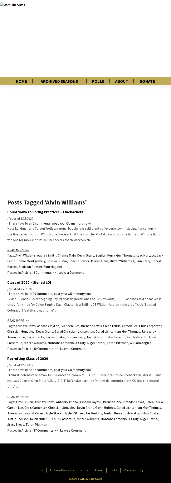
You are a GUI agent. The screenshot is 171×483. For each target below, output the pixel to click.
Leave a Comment (71, 272)
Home (21, 81)
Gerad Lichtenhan (108, 331)
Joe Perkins (93, 413)
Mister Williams (120, 261)
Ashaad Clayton (48, 326)
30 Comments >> (45, 348)
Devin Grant (85, 255)
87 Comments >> (45, 430)
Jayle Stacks (35, 337)
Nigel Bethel (96, 343)
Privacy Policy (133, 470)
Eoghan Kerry (105, 255)
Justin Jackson (114, 337)
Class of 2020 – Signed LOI (29, 282)
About (121, 81)
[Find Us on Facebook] (76, 456)
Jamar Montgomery (31, 261)
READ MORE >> (18, 250)
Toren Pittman (117, 343)
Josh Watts (94, 337)
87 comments (42, 370)
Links (113, 470)
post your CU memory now (71, 223)
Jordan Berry (76, 337)
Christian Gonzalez (21, 331)
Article (26, 272)
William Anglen (141, 343)
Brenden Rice (70, 326)
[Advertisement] (119, 38)
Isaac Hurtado (145, 255)
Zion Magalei (52, 266)
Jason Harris (16, 337)
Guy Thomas (125, 255)
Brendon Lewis (91, 326)
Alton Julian (24, 402)
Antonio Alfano (67, 402)
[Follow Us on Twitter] (94, 456)
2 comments (42, 223)
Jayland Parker (33, 413)
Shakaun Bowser (30, 266)
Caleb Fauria (112, 326)
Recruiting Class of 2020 (27, 358)
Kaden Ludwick (79, 261)
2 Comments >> (44, 272)
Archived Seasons (59, 81)
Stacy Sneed (15, 424)
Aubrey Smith (46, 255)
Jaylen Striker (55, 337)
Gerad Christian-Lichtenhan (74, 331)
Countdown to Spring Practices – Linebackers (45, 212)
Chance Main (67, 255)
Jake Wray (148, 331)
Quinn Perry (141, 261)
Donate (147, 81)
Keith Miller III (137, 337)
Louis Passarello (63, 419)
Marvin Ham (99, 261)
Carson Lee (130, 326)
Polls (98, 81)
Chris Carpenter (150, 326)
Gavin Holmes (105, 407)
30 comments (42, 293)
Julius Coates (150, 413)
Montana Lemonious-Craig (67, 343)
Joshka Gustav (57, 261)
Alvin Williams (25, 255)
